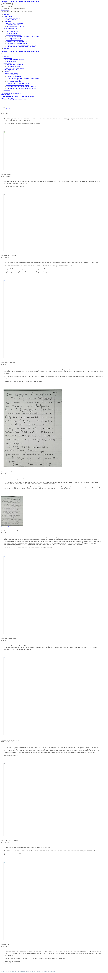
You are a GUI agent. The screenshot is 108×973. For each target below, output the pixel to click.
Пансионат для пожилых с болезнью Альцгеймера (22, 36)
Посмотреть (5, 10)
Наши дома (7, 21)
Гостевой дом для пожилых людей (17, 41)
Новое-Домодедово (13, 25)
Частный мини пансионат (14, 40)
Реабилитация (11, 20)
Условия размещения (10, 28)
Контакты (7, 48)
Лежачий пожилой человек (15, 18)
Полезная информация (11, 31)
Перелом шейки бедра (13, 38)
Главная (6, 14)
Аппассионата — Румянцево (15, 23)
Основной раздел (12, 33)
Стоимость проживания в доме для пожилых (21, 45)
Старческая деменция (13, 35)
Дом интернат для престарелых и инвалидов (21, 47)
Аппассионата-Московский (15, 26)
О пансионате (8, 16)
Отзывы (6, 30)
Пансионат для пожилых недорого (17, 43)
